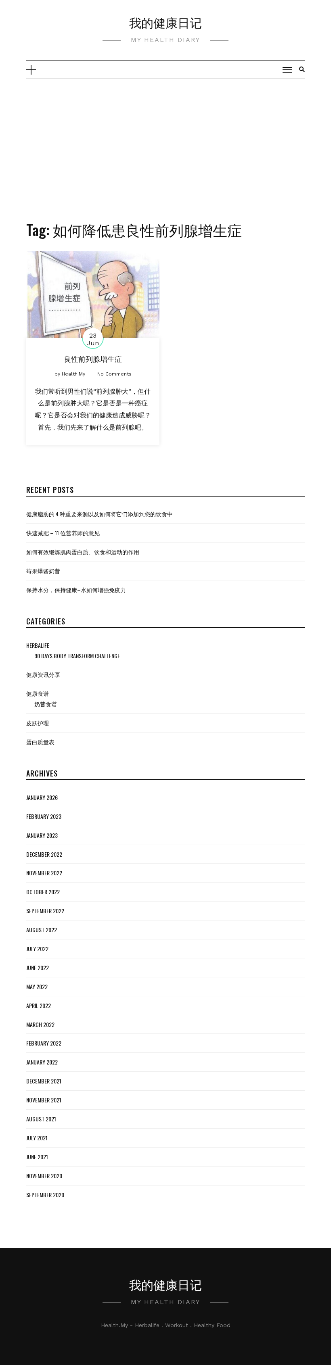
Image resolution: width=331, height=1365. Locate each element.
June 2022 (37, 967)
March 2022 (40, 1024)
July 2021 (37, 1137)
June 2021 (37, 1156)
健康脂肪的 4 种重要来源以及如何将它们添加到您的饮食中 (99, 513)
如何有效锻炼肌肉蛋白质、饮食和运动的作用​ (82, 551)
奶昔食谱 (45, 703)
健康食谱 (37, 693)
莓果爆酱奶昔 (43, 570)
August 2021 (41, 1119)
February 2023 (43, 816)
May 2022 (37, 986)
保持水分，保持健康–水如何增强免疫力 (76, 589)
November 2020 (44, 1175)
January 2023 (42, 835)
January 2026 (42, 797)
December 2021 (43, 1081)
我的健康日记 (165, 22)
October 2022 (43, 891)
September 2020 (45, 1194)
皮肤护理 (37, 722)
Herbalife (37, 645)
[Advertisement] (165, 139)
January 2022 (42, 1062)
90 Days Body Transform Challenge (77, 655)
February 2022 (43, 1043)
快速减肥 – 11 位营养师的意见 (63, 532)
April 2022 (38, 1005)
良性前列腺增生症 (93, 358)
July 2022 (37, 948)
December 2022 (44, 854)
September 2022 (45, 910)
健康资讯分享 (43, 674)
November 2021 (43, 1100)
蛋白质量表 (40, 741)
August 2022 (41, 929)
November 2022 (44, 872)
